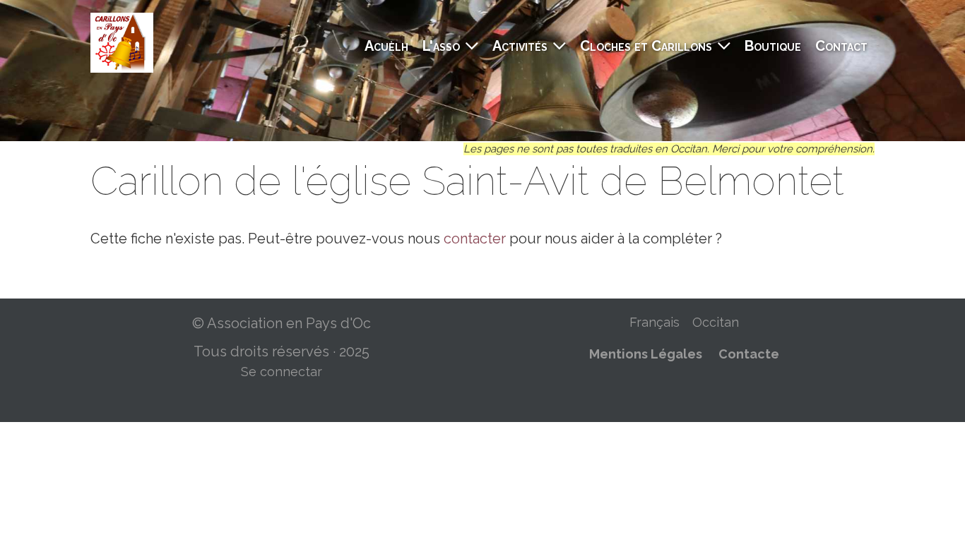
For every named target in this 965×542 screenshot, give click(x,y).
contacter (475, 238)
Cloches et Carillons (646, 45)
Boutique (773, 45)
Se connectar (281, 371)
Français (654, 322)
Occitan (715, 322)
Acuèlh (386, 45)
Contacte (748, 354)
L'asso (441, 45)
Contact (841, 45)
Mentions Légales (645, 354)
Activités (519, 45)
